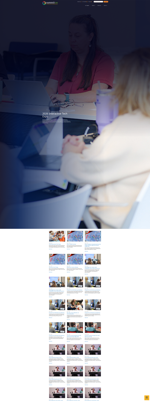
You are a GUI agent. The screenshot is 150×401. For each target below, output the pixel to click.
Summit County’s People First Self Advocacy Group (92, 336)
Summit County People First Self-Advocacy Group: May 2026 (74, 336)
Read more (86, 251)
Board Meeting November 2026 (92, 379)
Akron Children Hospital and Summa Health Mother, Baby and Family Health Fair (93, 245)
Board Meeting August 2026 (55, 357)
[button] (146, 397)
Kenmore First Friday (53, 267)
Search (105, 1)
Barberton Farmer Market (72, 267)
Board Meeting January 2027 (73, 379)
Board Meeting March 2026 (73, 357)
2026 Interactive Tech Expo (55, 244)
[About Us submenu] (107, 5)
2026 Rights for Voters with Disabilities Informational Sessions (92, 268)
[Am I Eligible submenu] (89, 5)
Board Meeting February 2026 (91, 357)
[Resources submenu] (101, 5)
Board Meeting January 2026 (55, 379)
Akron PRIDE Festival (71, 244)
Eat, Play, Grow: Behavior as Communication (73, 313)
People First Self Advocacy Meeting (74, 290)
